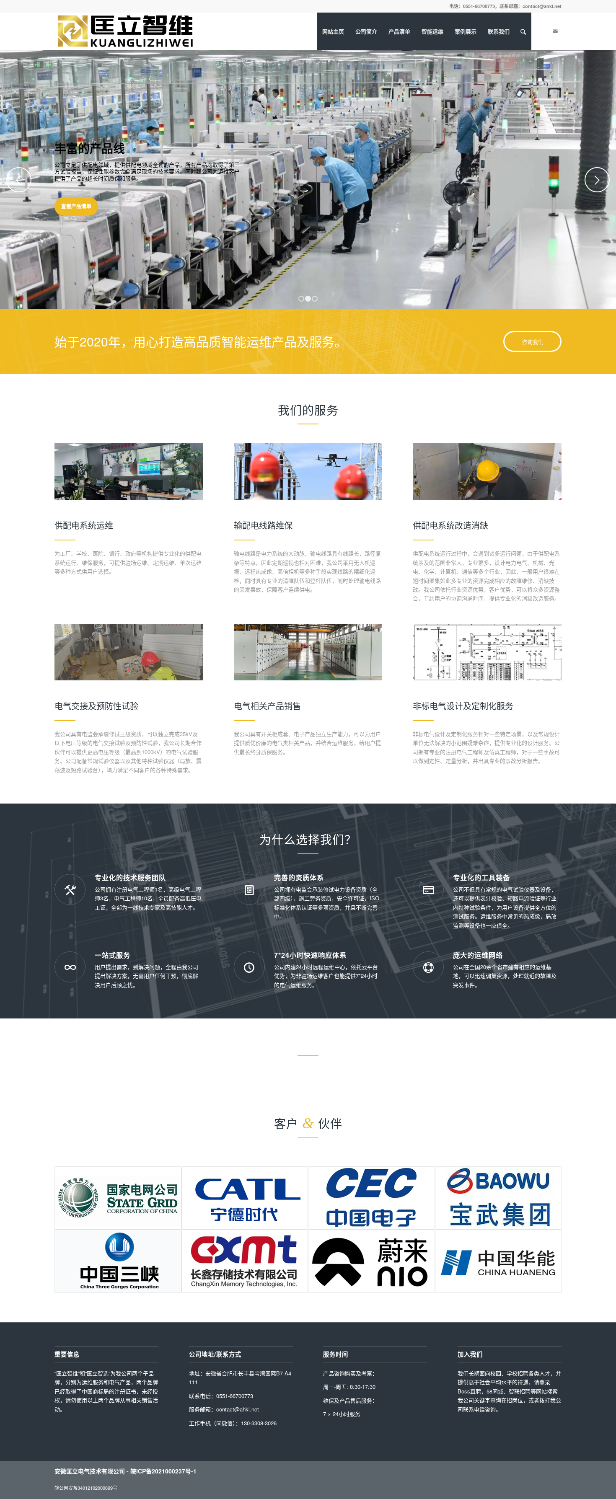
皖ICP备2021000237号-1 (163, 1471)
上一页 (18, 179)
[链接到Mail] (555, 31)
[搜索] (523, 31)
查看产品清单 (76, 206)
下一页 (597, 179)
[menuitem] (333, 31)
